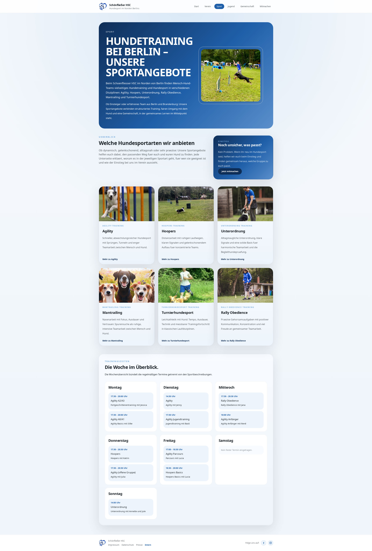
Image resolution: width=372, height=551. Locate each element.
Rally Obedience (234, 312)
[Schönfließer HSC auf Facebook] (263, 542)
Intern (148, 544)
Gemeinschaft (247, 6)
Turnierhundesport (177, 312)
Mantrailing (112, 312)
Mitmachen (265, 6)
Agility (107, 231)
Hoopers (169, 231)
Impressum (113, 544)
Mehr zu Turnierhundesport (175, 340)
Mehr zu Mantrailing (112, 340)
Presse (139, 544)
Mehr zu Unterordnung (232, 259)
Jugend (231, 6)
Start (196, 6)
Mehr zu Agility (110, 259)
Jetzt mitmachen (230, 171)
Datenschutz (128, 544)
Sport (219, 6)
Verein (208, 6)
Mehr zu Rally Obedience (233, 340)
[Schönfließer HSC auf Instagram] (270, 542)
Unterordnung (233, 231)
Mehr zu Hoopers (170, 259)
